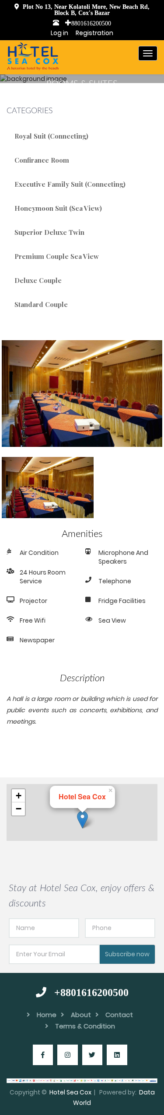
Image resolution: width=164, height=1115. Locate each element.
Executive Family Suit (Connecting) (70, 184)
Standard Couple (41, 304)
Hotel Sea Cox (70, 1092)
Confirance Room (41, 160)
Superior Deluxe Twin (49, 232)
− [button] (18, 808)
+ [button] (18, 795)
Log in (61, 32)
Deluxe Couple (38, 280)
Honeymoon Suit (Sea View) (58, 208)
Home (46, 1014)
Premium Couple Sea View (56, 256)
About (81, 1014)
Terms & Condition (85, 1026)
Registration (94, 32)
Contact (119, 1014)
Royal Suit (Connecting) (51, 136)
